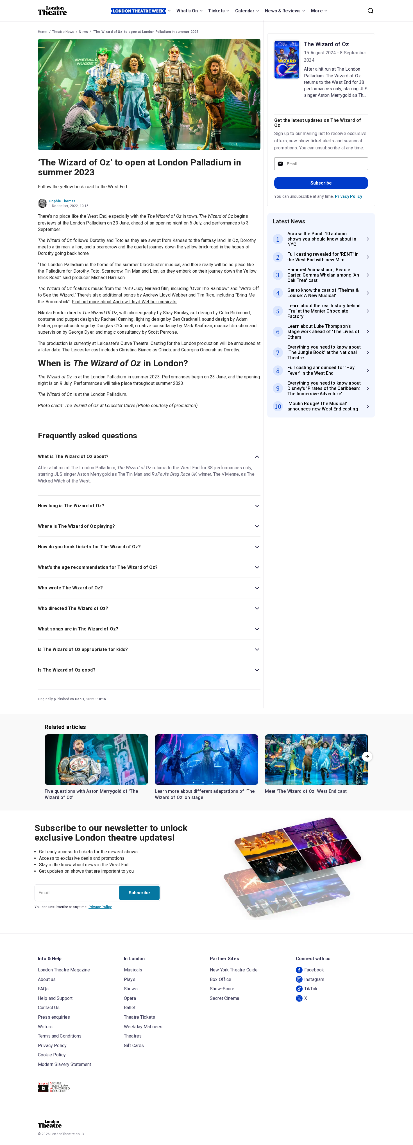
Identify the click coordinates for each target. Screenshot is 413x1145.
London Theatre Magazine (64, 970)
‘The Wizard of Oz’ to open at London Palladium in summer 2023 (145, 32)
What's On (187, 11)
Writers (45, 1026)
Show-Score (222, 988)
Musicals (133, 970)
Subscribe (321, 183)
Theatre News (63, 32)
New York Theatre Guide (234, 970)
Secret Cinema (224, 998)
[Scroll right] (367, 756)
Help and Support (55, 998)
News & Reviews (283, 11)
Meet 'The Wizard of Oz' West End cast (306, 791)
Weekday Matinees (143, 1026)
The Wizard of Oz (326, 44)
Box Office (221, 979)
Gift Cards (134, 1045)
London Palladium (88, 223)
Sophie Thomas (62, 201)
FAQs (43, 988)
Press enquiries (54, 1017)
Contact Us (49, 1007)
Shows (131, 988)
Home (42, 32)
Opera (130, 998)
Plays (129, 979)
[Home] (52, 10)
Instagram (314, 979)
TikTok (310, 988)
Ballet (129, 1007)
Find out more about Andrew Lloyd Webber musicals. (124, 301)
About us (47, 979)
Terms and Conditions (59, 1036)
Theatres (133, 1036)
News (83, 32)
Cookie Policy (52, 1055)
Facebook (314, 970)
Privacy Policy (348, 196)
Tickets (216, 11)
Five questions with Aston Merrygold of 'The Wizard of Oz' (91, 794)
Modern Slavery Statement (64, 1064)
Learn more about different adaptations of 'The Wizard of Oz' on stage (205, 794)
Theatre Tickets (139, 1017)
